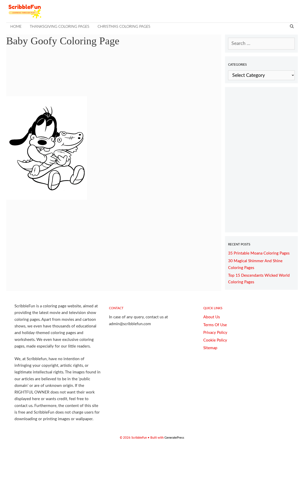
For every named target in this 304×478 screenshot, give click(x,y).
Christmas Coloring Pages (124, 27)
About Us (211, 317)
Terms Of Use (215, 325)
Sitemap (210, 348)
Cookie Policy (215, 340)
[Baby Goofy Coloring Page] (46, 198)
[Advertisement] (114, 74)
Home (16, 27)
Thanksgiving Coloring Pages (59, 27)
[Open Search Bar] (292, 27)
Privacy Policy (215, 333)
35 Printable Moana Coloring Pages (259, 253)
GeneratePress (174, 437)
